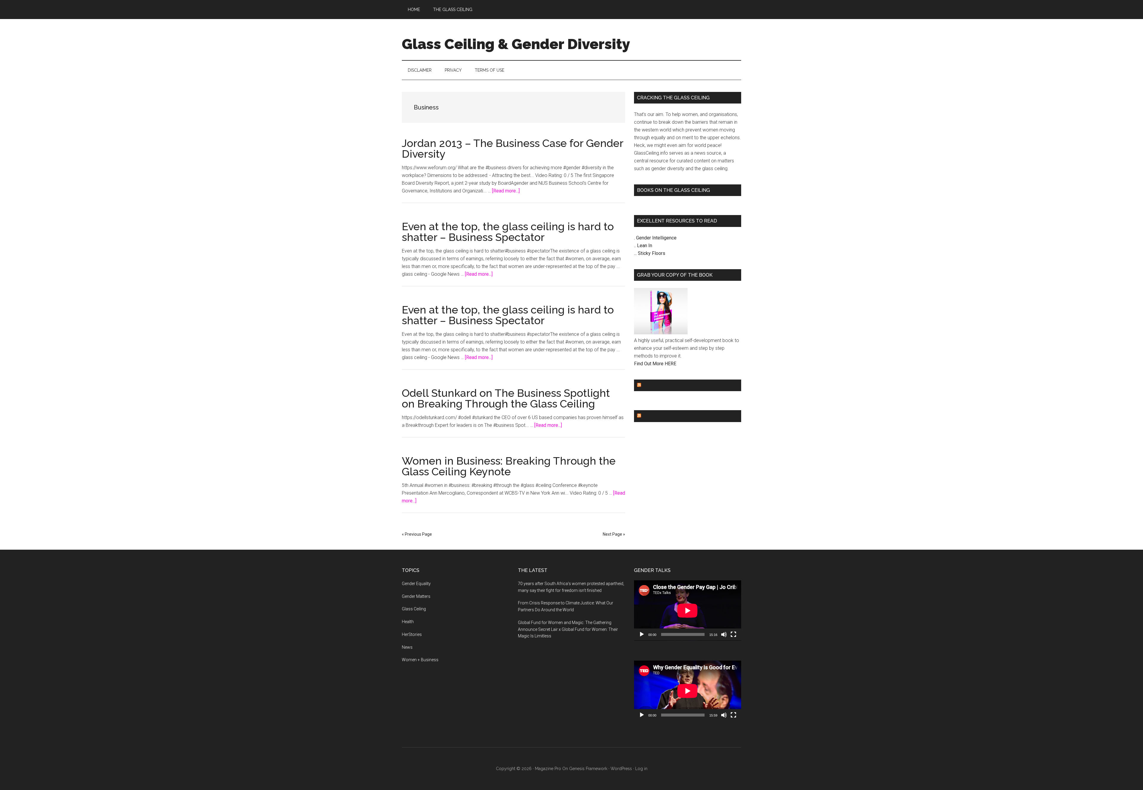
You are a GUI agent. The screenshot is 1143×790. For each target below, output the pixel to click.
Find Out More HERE (655, 363)
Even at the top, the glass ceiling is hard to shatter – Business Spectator (508, 231)
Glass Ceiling (414, 608)
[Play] (642, 634)
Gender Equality (665, 385)
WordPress (621, 768)
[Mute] (724, 634)
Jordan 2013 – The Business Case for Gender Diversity (512, 148)
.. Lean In (643, 245)
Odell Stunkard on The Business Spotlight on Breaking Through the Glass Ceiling (506, 398)
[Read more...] (506, 191)
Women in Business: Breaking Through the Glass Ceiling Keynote (509, 466)
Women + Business (420, 659)
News (407, 647)
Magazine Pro (548, 768)
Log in (641, 768)
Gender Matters (416, 596)
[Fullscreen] (733, 634)
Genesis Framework (588, 768)
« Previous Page (417, 534)
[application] (687, 610)
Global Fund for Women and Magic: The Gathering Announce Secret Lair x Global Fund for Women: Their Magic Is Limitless (568, 629)
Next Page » (614, 534)
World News (659, 416)
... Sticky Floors (649, 253)
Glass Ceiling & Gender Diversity (516, 44)
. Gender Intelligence (655, 238)
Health (408, 621)
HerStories (412, 634)
